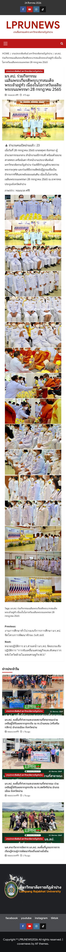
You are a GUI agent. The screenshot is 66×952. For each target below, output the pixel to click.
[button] (5, 43)
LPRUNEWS (33, 25)
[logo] (33, 888)
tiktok (54, 918)
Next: (33, 648)
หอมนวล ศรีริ (13, 95)
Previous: (33, 631)
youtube (26, 918)
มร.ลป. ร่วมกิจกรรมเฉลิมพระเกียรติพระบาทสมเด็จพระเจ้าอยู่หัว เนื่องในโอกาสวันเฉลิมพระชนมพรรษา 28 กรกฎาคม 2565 (31, 612)
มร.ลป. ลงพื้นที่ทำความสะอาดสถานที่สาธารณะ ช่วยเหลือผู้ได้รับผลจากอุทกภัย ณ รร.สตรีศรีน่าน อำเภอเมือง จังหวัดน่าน (32, 787)
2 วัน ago (26, 855)
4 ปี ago (26, 95)
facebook (12, 918)
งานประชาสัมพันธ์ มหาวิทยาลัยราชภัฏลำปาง (24, 71)
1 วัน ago (26, 731)
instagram (41, 918)
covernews (24, 943)
